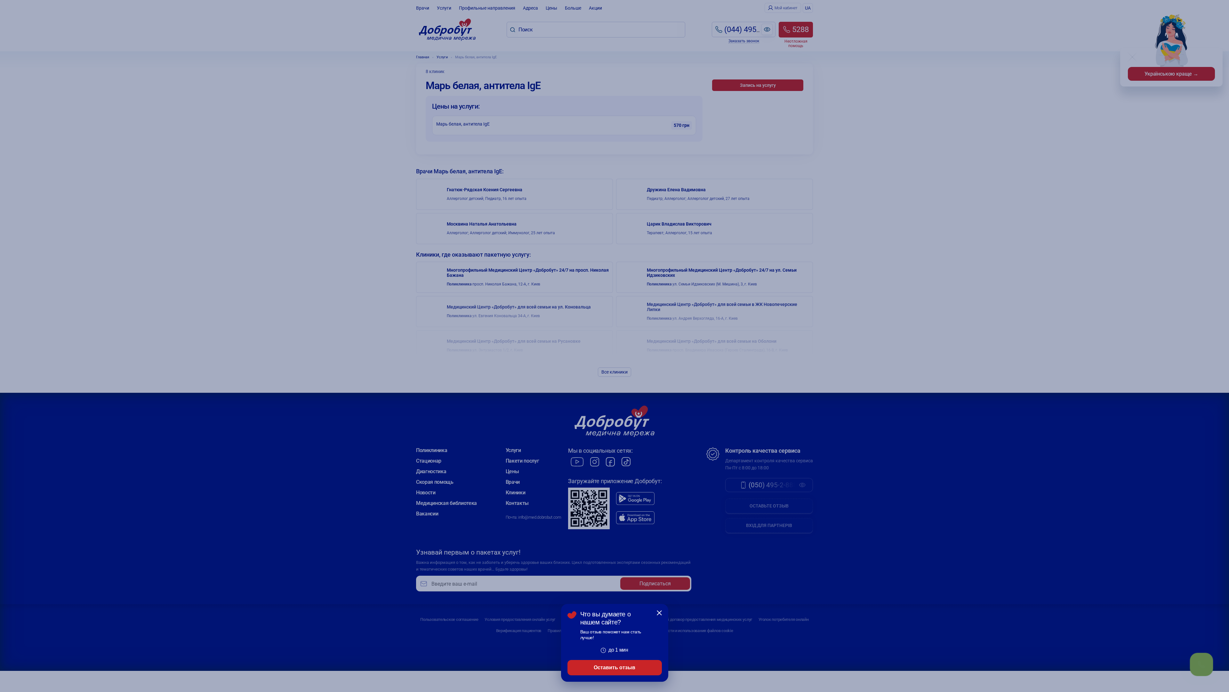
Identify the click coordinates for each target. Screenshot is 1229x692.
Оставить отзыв (614, 667)
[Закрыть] (659, 613)
